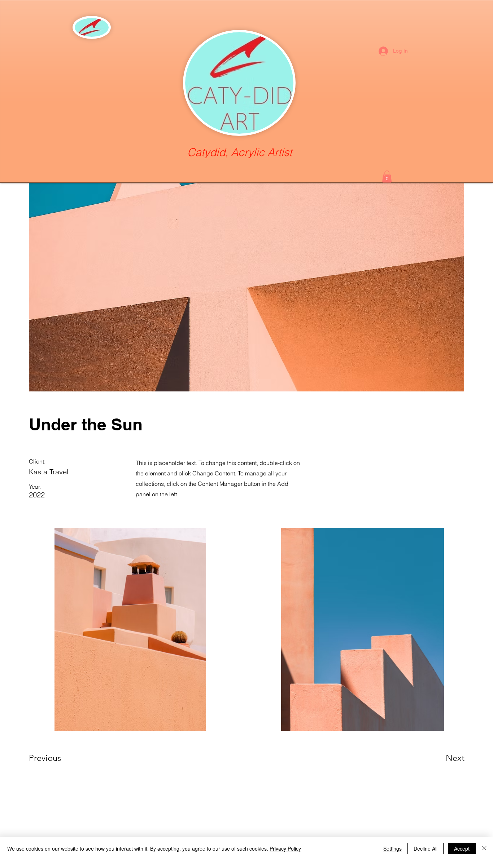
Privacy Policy (285, 848)
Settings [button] (392, 848)
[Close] (484, 848)
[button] (387, 176)
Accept (462, 848)
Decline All (425, 848)
